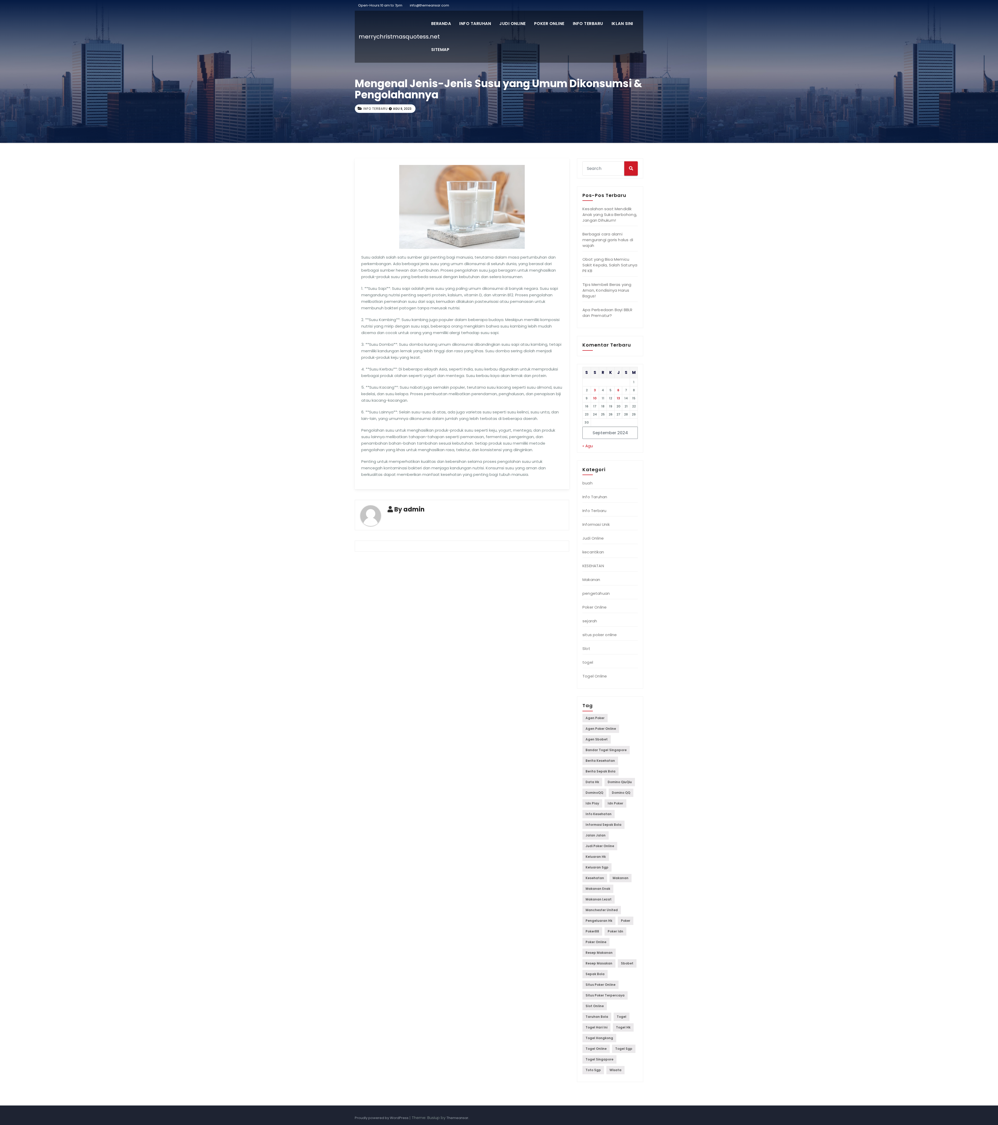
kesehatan (595, 878)
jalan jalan (596, 835)
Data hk (592, 782)
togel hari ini (596, 1027)
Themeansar (457, 1117)
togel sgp (623, 1048)
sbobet (627, 963)
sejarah (589, 621)
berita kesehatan (600, 760)
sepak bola (595, 974)
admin (414, 509)
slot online (595, 1006)
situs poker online (599, 634)
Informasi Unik (596, 524)
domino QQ (621, 792)
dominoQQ (594, 792)
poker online (596, 942)
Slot (586, 648)
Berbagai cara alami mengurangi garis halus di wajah (607, 239)
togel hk (623, 1027)
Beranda (441, 24)
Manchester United (602, 910)
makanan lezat (599, 899)
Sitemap (440, 50)
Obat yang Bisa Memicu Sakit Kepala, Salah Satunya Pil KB (609, 265)
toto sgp (593, 1070)
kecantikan (593, 552)
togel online (596, 1048)
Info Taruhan (475, 24)
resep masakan (599, 963)
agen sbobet (597, 739)
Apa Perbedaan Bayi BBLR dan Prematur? (607, 312)
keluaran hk (596, 856)
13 (618, 398)
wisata (615, 1070)
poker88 (592, 931)
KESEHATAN (593, 565)
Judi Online (512, 24)
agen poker (595, 718)
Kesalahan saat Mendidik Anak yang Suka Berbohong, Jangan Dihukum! (609, 214)
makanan (620, 878)
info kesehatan (599, 814)
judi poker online (600, 846)
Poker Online (549, 24)
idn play (592, 803)
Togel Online (594, 676)
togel (587, 662)
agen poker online (601, 728)
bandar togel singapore (606, 750)
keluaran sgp (597, 867)
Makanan (591, 579)
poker (625, 920)
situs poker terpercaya (605, 995)
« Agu (587, 446)
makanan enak (598, 888)
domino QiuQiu (620, 782)
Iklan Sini (622, 24)
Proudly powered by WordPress (382, 1117)
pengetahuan (596, 593)
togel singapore (599, 1059)
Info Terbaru (588, 24)
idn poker (615, 803)
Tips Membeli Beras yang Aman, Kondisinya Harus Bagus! (607, 290)
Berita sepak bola (600, 771)
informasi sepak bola (603, 824)
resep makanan (599, 952)
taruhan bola (597, 1016)
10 (594, 398)
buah (587, 483)
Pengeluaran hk (599, 920)
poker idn (615, 931)
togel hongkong (599, 1038)
